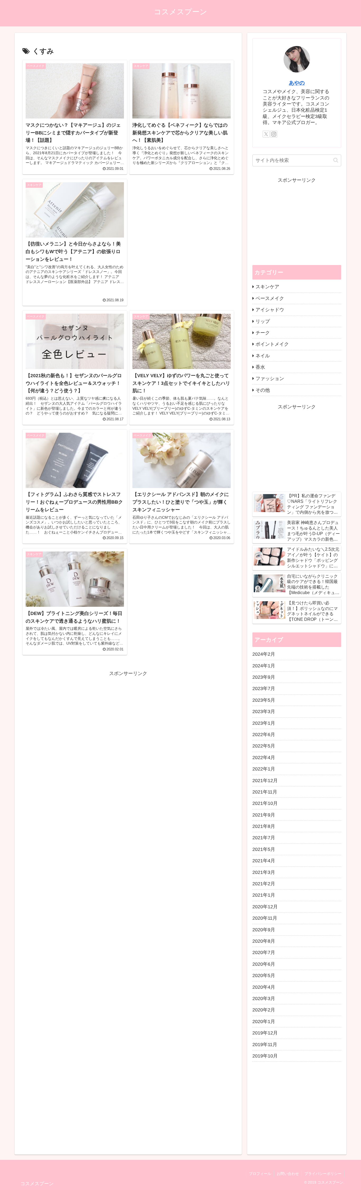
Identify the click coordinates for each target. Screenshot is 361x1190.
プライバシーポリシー (322, 1173)
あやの (297, 83)
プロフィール (260, 1173)
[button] (335, 160)
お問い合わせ (288, 1173)
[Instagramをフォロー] (273, 134)
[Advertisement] (181, 236)
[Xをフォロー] (266, 134)
